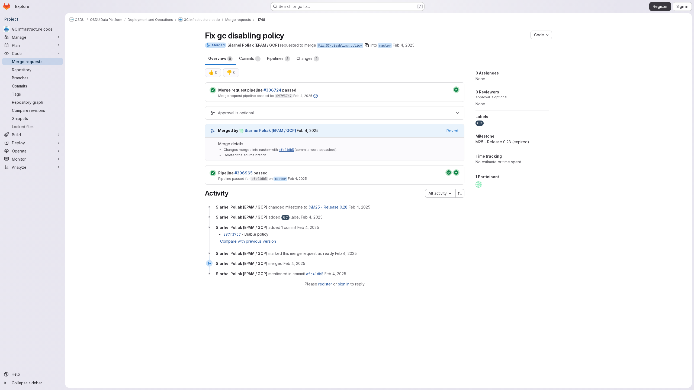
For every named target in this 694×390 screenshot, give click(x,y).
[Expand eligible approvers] (457, 113)
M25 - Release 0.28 (502, 141)
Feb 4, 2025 (404, 45)
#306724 (272, 90)
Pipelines (277, 58)
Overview (219, 58)
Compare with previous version (248, 241)
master (385, 45)
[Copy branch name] (367, 45)
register (325, 284)
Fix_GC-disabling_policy (340, 45)
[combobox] (440, 193)
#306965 (243, 173)
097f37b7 (283, 96)
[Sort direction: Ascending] (460, 193)
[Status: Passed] (213, 90)
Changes (307, 58)
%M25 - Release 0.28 (328, 207)
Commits (249, 58)
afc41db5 (286, 150)
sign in (343, 284)
